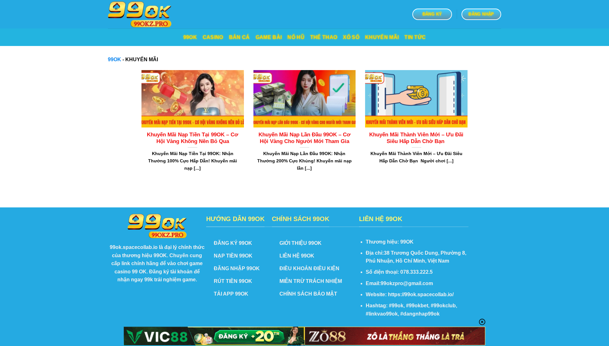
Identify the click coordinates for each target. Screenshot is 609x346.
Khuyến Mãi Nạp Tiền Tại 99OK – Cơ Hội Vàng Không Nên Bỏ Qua (192, 138)
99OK (190, 37)
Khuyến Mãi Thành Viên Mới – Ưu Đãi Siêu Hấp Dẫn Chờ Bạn (416, 138)
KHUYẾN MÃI (382, 37)
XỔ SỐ (351, 37)
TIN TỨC (415, 37)
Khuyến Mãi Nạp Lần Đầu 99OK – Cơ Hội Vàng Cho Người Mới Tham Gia (304, 138)
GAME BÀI (269, 37)
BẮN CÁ (239, 37)
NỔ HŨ (295, 37)
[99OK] (139, 14)
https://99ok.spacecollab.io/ (421, 294)
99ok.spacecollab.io (134, 247)
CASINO (213, 37)
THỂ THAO (323, 37)
